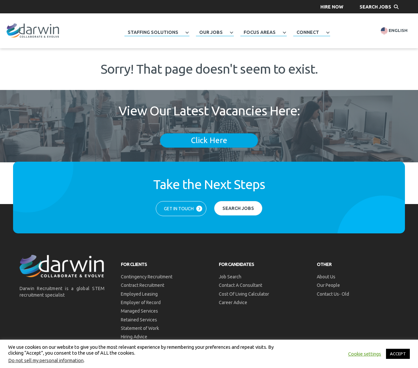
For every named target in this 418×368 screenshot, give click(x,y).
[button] (332, 6)
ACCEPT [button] (398, 353)
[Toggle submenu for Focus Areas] (284, 32)
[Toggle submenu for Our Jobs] (231, 32)
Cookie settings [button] (364, 354)
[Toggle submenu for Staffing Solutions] (187, 32)
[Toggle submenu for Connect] (328, 32)
